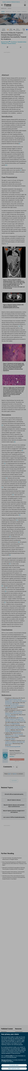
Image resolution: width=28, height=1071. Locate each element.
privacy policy (9, 1056)
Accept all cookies (14, 1065)
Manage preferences (6, 1060)
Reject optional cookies (14, 1068)
